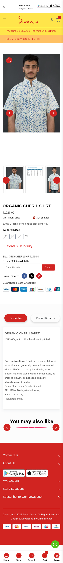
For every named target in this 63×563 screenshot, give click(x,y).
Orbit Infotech (44, 518)
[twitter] (31, 276)
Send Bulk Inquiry (19, 246)
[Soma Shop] (28, 20)
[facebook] (24, 276)
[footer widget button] (31, 455)
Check (48, 267)
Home (8, 39)
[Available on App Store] (36, 473)
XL (26, 236)
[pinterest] (39, 276)
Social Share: (11, 276)
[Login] (52, 20)
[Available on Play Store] (14, 474)
